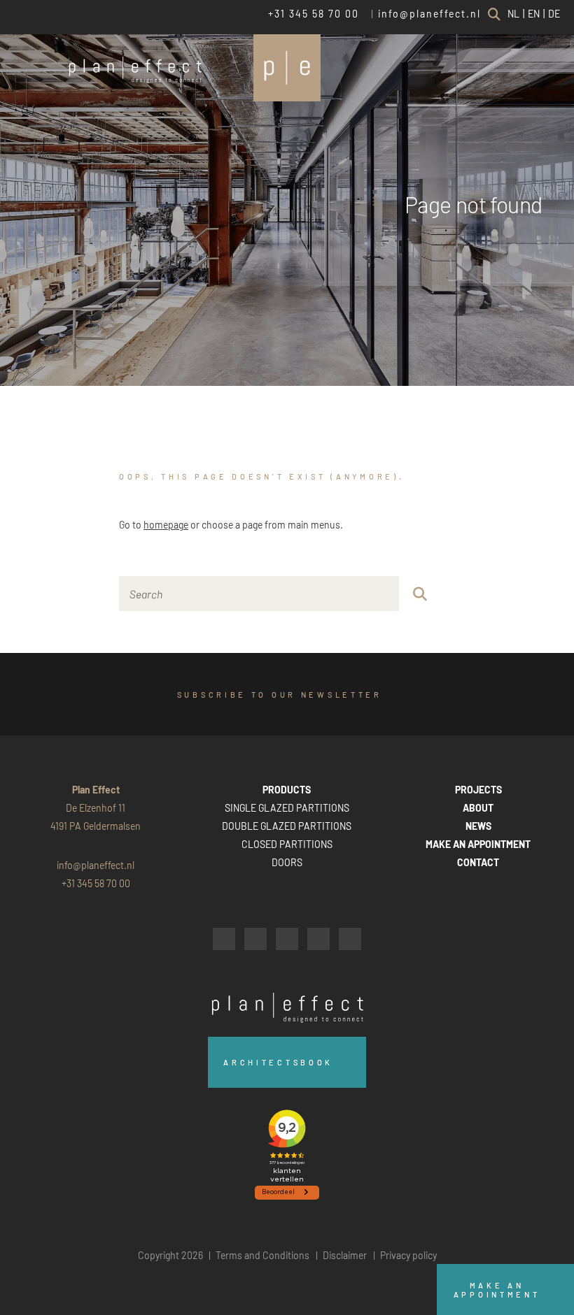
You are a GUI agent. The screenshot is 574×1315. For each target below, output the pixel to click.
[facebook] (224, 939)
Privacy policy (408, 1255)
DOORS (287, 862)
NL (513, 14)
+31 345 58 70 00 (313, 14)
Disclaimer (345, 1255)
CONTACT (478, 862)
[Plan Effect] (287, 67)
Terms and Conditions (262, 1255)
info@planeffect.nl (429, 14)
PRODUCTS (286, 790)
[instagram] (255, 939)
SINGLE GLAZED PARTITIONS (287, 808)
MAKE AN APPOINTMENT (478, 844)
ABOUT (478, 808)
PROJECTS (478, 790)
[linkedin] (287, 939)
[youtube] (318, 939)
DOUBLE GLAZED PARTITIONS (286, 826)
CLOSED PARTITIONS (286, 844)
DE (554, 14)
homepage (166, 525)
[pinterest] (350, 939)
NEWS (478, 826)
